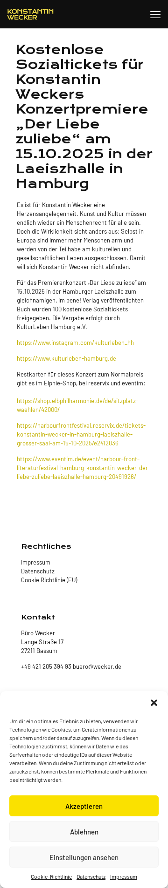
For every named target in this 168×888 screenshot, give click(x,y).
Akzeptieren (84, 806)
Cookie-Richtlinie (51, 876)
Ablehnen (84, 831)
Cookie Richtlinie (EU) (49, 580)
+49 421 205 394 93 (46, 666)
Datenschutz (91, 876)
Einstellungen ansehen (84, 857)
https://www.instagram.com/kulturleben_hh (75, 342)
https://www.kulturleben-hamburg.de (66, 358)
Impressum (123, 876)
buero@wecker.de (96, 666)
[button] (154, 702)
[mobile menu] (155, 14)
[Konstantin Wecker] (30, 14)
